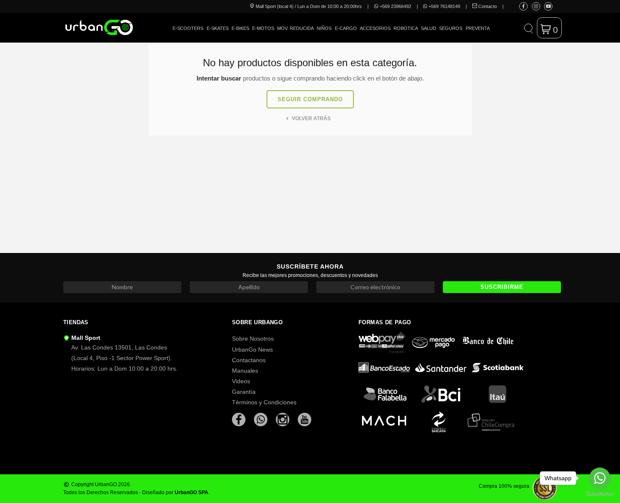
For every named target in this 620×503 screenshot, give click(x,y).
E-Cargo (346, 28)
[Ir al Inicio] (99, 27)
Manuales (245, 370)
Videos (241, 381)
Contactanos (249, 360)
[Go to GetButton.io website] (599, 494)
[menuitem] (188, 34)
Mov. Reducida (295, 28)
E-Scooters (188, 28)
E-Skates (218, 28)
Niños (324, 28)
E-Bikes (240, 28)
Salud (428, 28)
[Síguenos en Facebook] (523, 6)
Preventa (478, 28)
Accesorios (375, 28)
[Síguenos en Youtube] (548, 6)
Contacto (487, 6)
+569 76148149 (443, 6)
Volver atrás (311, 118)
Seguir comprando (310, 99)
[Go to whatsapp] (599, 478)
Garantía (244, 391)
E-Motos (263, 28)
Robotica (406, 28)
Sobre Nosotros (253, 338)
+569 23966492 (394, 6)
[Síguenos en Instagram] (536, 6)
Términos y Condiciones (264, 402)
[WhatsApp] (261, 419)
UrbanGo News (252, 349)
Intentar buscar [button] (219, 78)
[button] (528, 27)
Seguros (450, 28)
